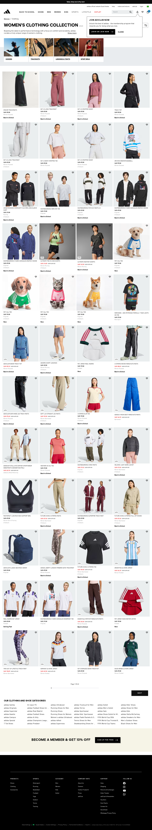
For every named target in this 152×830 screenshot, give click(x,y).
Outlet (57, 793)
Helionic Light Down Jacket (124, 465)
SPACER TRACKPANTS (10, 110)
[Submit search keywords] (130, 12)
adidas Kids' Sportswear (83, 714)
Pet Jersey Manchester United (125, 619)
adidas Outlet (103, 705)
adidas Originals (10, 708)
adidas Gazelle (9, 714)
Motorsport (36, 783)
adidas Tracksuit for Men (83, 705)
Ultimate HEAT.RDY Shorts (86, 262)
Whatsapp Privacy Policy (108, 813)
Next (140, 693)
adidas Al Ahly (32, 717)
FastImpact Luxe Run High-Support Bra (17, 516)
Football (35, 793)
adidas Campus (10, 717)
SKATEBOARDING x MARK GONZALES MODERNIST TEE (57, 619)
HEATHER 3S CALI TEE (47, 466)
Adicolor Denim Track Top (12, 364)
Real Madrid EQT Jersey (11, 619)
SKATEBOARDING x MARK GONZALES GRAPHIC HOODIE (131, 208)
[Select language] (148, 6)
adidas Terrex (79, 708)
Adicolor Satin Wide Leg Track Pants (16, 414)
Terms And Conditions (76, 825)
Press (80, 793)
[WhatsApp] (124, 794)
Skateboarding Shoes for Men (85, 724)
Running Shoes (57, 711)
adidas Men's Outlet (105, 708)
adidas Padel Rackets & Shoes (85, 717)
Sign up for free (105, 740)
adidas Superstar (10, 711)
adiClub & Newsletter (107, 796)
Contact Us (103, 806)
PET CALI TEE (119, 261)
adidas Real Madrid (34, 711)
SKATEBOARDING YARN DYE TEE (50, 209)
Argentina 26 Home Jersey (123, 568)
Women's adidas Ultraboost (61, 717)
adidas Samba (9, 705)
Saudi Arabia (40, 825)
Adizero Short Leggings (49, 363)
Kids (56, 790)
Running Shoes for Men (60, 708)
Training (35, 806)
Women (7, 19)
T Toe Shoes (8, 724)
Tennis (35, 803)
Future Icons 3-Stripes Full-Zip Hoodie (128, 516)
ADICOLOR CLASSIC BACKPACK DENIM (15, 568)
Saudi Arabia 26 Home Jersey (124, 669)
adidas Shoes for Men (129, 708)
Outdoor (35, 800)
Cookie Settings (51, 825)
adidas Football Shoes (35, 714)
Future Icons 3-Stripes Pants (51, 516)
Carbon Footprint (83, 790)
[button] (27, 12)
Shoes (12, 783)
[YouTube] (124, 790)
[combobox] (122, 12)
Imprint (87, 825)
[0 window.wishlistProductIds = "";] (142, 12)
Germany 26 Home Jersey (49, 669)
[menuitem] (27, 12)
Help (101, 783)
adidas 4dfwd (56, 720)
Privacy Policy (62, 825)
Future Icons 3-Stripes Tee (87, 567)
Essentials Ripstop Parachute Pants (90, 619)
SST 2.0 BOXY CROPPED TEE (49, 161)
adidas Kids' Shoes (128, 705)
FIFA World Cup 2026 (106, 717)
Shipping (103, 786)
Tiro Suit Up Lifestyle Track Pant (15, 669)
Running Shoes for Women (61, 714)
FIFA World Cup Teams (106, 724)
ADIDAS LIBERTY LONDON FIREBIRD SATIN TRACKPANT (57, 568)
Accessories (14, 790)
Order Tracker (104, 793)
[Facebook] (124, 783)
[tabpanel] (76, 385)
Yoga (34, 796)
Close (121, 32)
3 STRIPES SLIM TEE (84, 414)
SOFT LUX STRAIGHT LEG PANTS (50, 414)
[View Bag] (148, 12)
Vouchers (103, 800)
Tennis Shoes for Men (82, 720)
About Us (81, 783)
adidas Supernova (58, 724)
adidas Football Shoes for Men (38, 708)
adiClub (80, 796)
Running (35, 786)
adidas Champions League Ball (38, 720)
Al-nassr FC (32, 705)
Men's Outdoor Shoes (129, 720)
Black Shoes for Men (129, 724)
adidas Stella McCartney (130, 714)
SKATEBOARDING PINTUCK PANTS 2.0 (89, 208)
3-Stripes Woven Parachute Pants (126, 364)
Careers (80, 786)
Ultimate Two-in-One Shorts (50, 261)
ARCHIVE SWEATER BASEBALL (124, 161)
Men (56, 783)
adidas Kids (125, 711)
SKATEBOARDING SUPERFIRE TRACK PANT (91, 516)
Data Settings (26, 825)
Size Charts (104, 803)
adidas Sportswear (81, 711)
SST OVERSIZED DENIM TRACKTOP (88, 669)
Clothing (15, 19)
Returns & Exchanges (107, 790)
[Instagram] (124, 787)
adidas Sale (102, 711)
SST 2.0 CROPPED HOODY (85, 109)
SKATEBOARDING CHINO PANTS (87, 465)
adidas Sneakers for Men (130, 717)
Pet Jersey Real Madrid (86, 364)
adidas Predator (33, 724)
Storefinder (104, 810)
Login (141, 6)
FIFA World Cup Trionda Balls (108, 720)
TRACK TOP (118, 110)
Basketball (36, 790)
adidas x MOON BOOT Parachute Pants (127, 414)
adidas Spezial (9, 720)
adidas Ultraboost (58, 705)
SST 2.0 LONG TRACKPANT (49, 109)
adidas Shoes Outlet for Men (108, 714)
